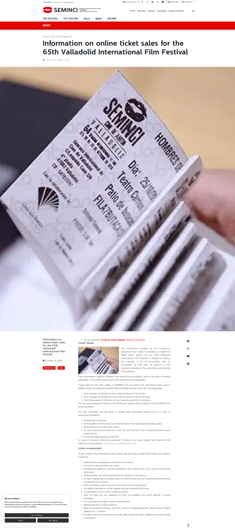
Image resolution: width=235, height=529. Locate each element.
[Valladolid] (183, 2)
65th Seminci (64, 36)
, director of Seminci (123, 340)
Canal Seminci (131, 2)
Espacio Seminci (176, 11)
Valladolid (188, 2)
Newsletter (174, 2)
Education (162, 11)
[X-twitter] (147, 2)
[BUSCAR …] (193, 11)
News (98, 19)
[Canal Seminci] (124, 2)
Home (45, 36)
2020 (53, 36)
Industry (151, 11)
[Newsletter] (169, 2)
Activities (141, 11)
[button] (132, 10)
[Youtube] (152, 2)
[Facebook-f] (142, 2)
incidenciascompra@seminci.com (119, 443)
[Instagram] (158, 2)
